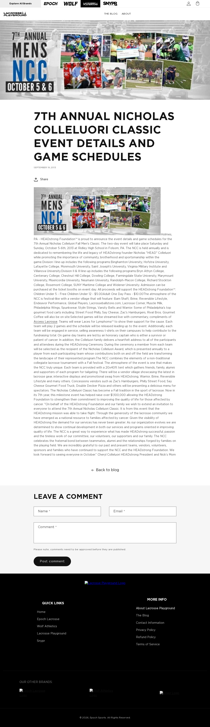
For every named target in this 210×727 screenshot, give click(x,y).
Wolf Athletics (47, 626)
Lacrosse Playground (51, 633)
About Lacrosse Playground (155, 608)
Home (41, 612)
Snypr (41, 641)
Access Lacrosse (45, 321)
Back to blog (107, 470)
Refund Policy (146, 637)
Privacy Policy (145, 630)
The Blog (142, 615)
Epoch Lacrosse (48, 619)
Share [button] (44, 179)
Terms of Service (148, 644)
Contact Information (150, 623)
